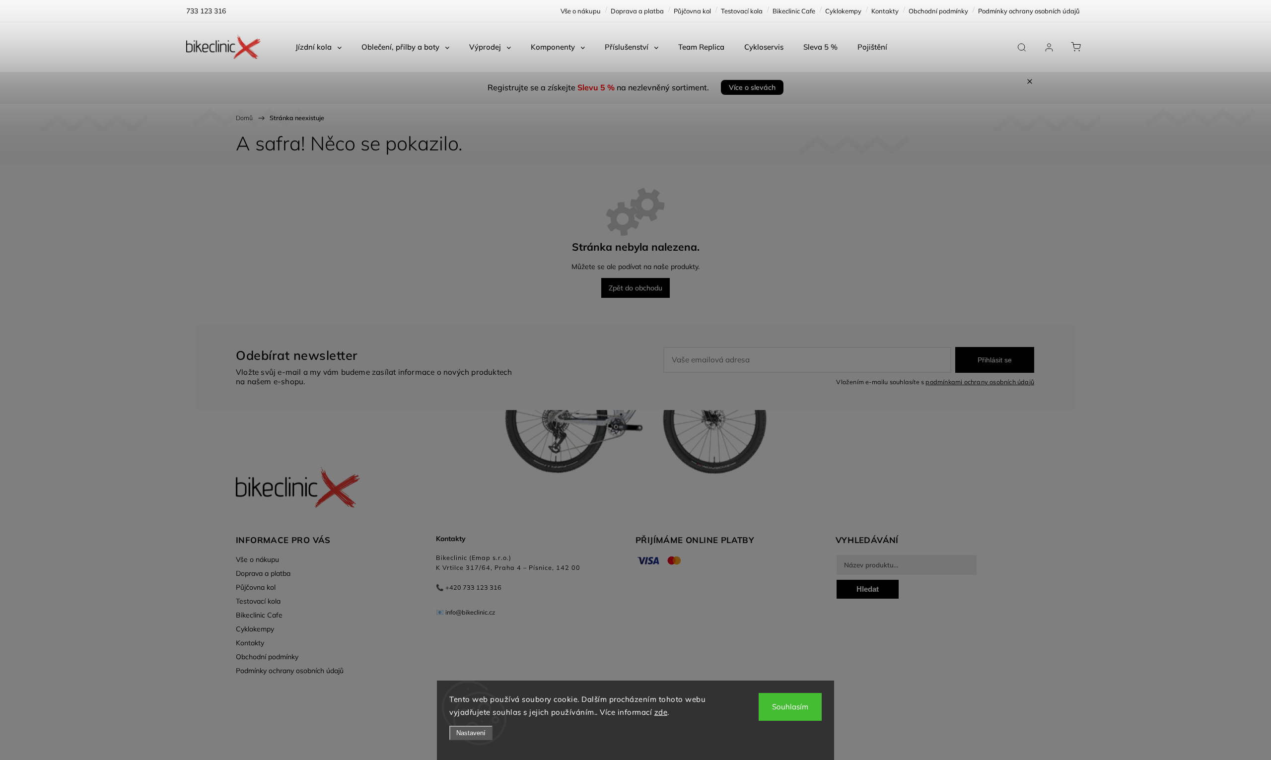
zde (661, 712)
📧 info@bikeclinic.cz (465, 612)
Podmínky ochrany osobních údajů (1029, 11)
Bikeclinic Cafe (794, 11)
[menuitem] (318, 47)
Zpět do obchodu (635, 287)
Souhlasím (790, 706)
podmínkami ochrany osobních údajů (979, 382)
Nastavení (471, 733)
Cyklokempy (843, 11)
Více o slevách (752, 87)
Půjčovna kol (692, 11)
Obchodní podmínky (938, 11)
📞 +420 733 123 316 (468, 587)
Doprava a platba (637, 11)
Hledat (867, 589)
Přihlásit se (995, 360)
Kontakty (885, 11)
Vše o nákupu (581, 11)
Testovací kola (742, 11)
